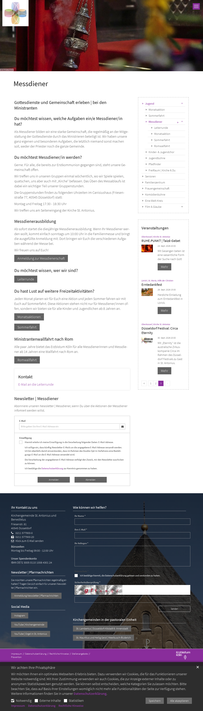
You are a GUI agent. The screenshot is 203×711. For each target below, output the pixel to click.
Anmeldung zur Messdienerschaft (41, 258)
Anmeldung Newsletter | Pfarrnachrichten (36, 595)
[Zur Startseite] (15, 13)
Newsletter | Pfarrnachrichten (32, 572)
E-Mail (22, 420)
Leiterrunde (25, 279)
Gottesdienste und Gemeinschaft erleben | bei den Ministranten (60, 105)
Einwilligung (25, 437)
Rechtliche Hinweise (71, 706)
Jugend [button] (149, 103)
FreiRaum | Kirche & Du (162, 170)
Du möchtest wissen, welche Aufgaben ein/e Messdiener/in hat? (68, 121)
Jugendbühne (157, 158)
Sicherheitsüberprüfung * (87, 582)
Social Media (20, 607)
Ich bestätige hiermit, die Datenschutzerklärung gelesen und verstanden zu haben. (120, 575)
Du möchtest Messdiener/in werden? (48, 157)
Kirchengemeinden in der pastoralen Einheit (104, 620)
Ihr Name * (80, 515)
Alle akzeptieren (179, 701)
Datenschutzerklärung (90, 693)
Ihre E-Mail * (81, 529)
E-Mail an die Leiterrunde (36, 384)
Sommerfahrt (26, 327)
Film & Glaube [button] (153, 207)
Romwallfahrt (27, 360)
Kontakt (25, 377)
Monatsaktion (157, 109)
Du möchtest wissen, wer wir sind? (46, 270)
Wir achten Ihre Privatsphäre (33, 667)
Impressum (18, 706)
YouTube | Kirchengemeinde (29, 624)
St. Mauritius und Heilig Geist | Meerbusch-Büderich (103, 637)
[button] (182, 122)
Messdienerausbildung (35, 221)
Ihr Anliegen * (81, 543)
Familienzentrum (155, 182)
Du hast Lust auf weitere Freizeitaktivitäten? (54, 291)
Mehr (164, 266)
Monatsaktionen (29, 317)
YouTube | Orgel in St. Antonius (30, 633)
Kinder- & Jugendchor (161, 152)
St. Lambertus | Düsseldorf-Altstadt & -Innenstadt (102, 628)
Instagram (19, 615)
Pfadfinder (155, 164)
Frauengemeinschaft (157, 188)
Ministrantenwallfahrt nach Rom (43, 339)
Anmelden (54, 479)
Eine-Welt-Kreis (154, 201)
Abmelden (90, 479)
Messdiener (30, 83)
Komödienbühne (155, 194)
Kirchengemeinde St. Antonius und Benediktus (33, 517)
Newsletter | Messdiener (36, 398)
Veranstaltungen (155, 228)
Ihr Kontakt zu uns (24, 507)
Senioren (150, 176)
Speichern (155, 701)
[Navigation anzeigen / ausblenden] (196, 6)
